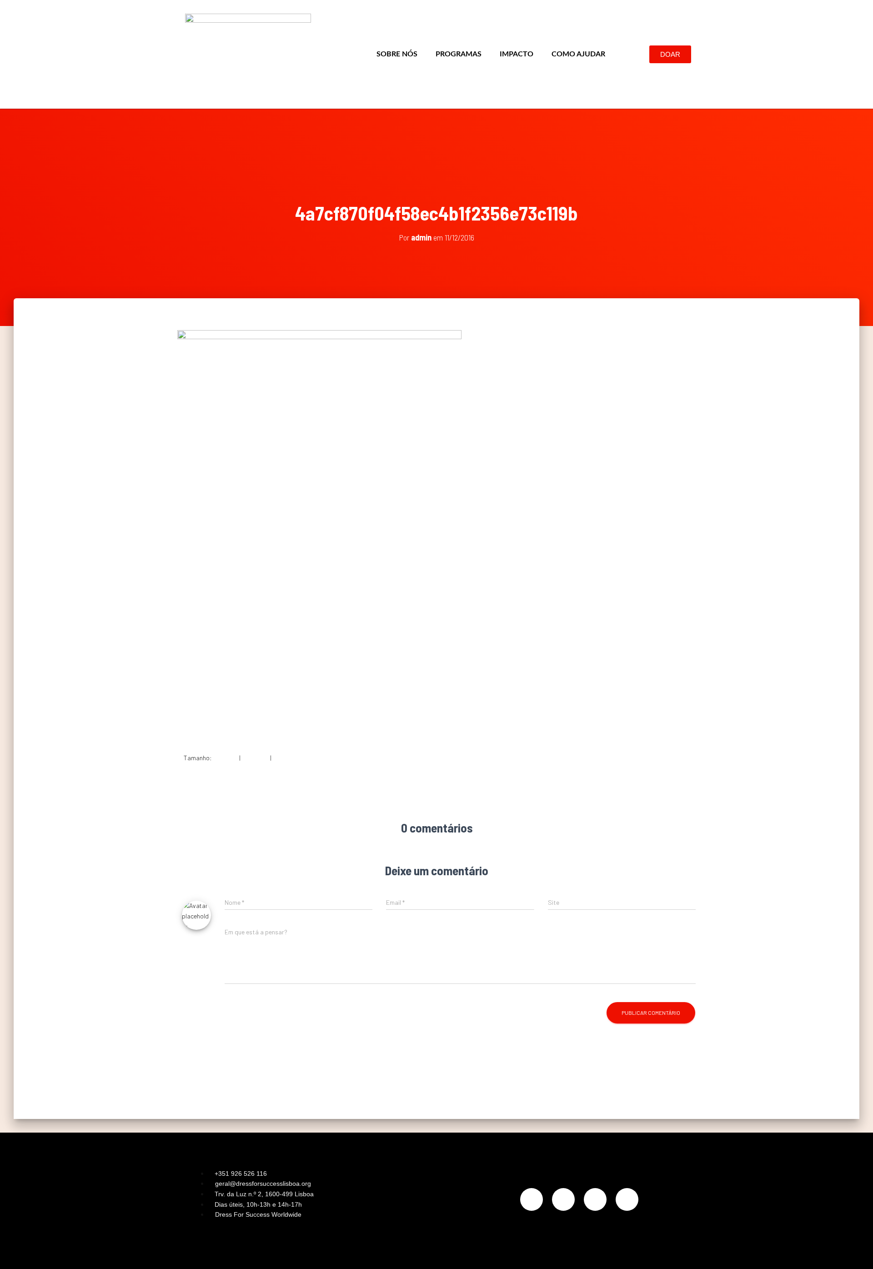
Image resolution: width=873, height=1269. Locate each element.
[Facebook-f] (563, 1199)
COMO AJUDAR (578, 54)
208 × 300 (255, 758)
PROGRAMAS (459, 54)
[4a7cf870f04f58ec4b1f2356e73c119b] (319, 534)
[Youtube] (627, 1199)
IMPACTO (516, 54)
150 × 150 (225, 758)
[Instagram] (531, 1199)
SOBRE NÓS (396, 54)
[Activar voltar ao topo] (855, 1250)
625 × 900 (286, 758)
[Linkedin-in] (595, 1199)
